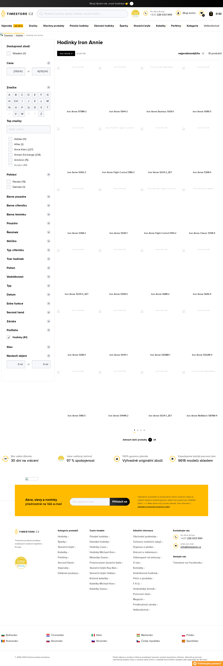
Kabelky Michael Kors (102, 583)
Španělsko (192, 641)
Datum (11, 294)
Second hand (15, 312)
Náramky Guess (99, 557)
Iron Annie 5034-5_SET (76, 294)
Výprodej (63, 568)
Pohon (11, 268)
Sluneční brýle (66, 547)
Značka (11, 87)
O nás (136, 563)
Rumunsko (12, 641)
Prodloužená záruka (144, 604)
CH (16, 101)
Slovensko (57, 641)
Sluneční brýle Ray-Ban (103, 568)
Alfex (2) (19, 144)
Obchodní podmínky (144, 536)
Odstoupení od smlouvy (146, 557)
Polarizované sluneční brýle (105, 563)
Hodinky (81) (20, 337)
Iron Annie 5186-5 (77, 415)
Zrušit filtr (81, 53)
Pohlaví (11, 175)
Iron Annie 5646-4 (202, 294)
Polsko (190, 635)
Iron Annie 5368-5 (202, 172)
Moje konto (189, 13)
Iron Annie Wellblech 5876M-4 (202, 415)
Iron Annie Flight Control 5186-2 (118, 172)
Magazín (138, 599)
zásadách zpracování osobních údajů (154, 506)
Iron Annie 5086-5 (202, 111)
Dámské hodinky (99, 542)
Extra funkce (15, 303)
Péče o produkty (142, 578)
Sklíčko (11, 241)
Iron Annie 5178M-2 (77, 111)
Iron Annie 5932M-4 (202, 354)
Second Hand (65, 563)
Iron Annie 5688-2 (160, 294)
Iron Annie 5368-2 (77, 233)
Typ (9, 286)
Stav (10, 347)
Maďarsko (147, 635)
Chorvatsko (57, 635)
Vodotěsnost (15, 277)
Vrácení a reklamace (145, 552)
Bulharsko (11, 635)
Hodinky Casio (98, 547)
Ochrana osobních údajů (147, 542)
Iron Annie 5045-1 (118, 354)
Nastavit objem (17, 356)
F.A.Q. (136, 583)
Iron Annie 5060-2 (76, 172)
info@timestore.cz (191, 547)
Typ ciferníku (15, 250)
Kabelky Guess (98, 589)
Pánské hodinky (99, 536)
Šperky (62, 542)
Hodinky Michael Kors (102, 552)
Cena (10, 63)
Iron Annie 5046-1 (118, 233)
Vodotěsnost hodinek (145, 573)
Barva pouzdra (16, 197)
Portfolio (12, 330)
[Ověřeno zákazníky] (12, 34)
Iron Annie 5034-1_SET (160, 415)
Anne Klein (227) (23, 149)
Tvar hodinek (15, 259)
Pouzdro (12, 223)
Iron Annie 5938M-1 (160, 354)
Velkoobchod (140, 610)
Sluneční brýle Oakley (102, 573)
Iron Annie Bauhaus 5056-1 (160, 111)
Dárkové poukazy (68, 573)
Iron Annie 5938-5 (118, 294)
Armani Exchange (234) (27, 155)
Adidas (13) (20, 139)
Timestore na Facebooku (187, 563)
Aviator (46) (20, 165)
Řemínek (12, 232)
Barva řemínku (16, 214)
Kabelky (62, 552)
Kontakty (138, 568)
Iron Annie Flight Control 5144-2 (160, 233)
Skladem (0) (19, 53)
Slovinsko (101, 641)
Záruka (11, 321)
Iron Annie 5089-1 (77, 354)
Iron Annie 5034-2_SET (160, 172)
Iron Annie (65, 53)
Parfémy (62, 557)
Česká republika (150, 641)
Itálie (99, 635)
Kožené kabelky (99, 578)
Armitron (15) (21, 160)
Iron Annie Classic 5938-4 (202, 233)
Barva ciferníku (17, 205)
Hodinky (62, 536)
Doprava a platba (143, 547)
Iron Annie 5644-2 (118, 111)
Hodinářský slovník (144, 589)
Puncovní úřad (141, 594)
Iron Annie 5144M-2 (118, 415)
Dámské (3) (19, 187)
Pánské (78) (19, 182)
